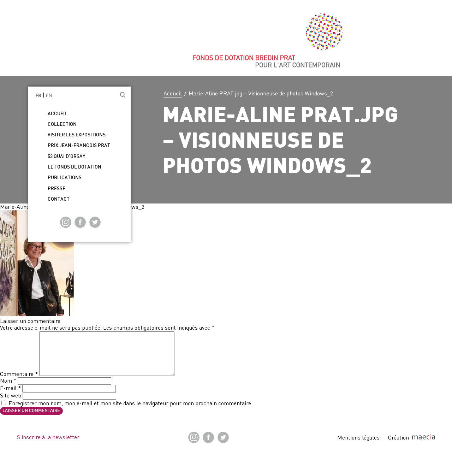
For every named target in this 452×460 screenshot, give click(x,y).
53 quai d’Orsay (66, 156)
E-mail (10, 387)
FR (38, 96)
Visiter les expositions (77, 135)
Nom (8, 380)
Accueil (172, 93)
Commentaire (19, 373)
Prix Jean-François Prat (79, 145)
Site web (10, 395)
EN (49, 95)
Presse (56, 189)
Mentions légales (358, 437)
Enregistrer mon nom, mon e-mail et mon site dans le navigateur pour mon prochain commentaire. (130, 403)
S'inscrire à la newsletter (48, 437)
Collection (62, 124)
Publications (65, 178)
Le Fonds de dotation (74, 167)
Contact (59, 199)
